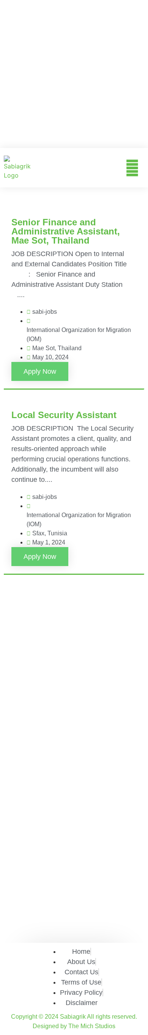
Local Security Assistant (64, 415)
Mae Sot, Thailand (57, 348)
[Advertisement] (74, 74)
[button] (132, 167)
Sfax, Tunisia (49, 533)
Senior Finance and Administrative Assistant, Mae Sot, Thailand (65, 231)
